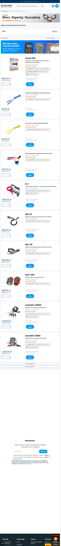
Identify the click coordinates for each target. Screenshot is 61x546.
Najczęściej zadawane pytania (36, 542)
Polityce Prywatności (27, 464)
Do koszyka (30, 84)
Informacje (21, 539)
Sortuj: (47, 38)
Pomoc (33, 539)
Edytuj (55, 31)
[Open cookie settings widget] (2, 543)
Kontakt (5, 539)
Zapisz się (43, 451)
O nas (18, 542)
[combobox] (27, 6)
